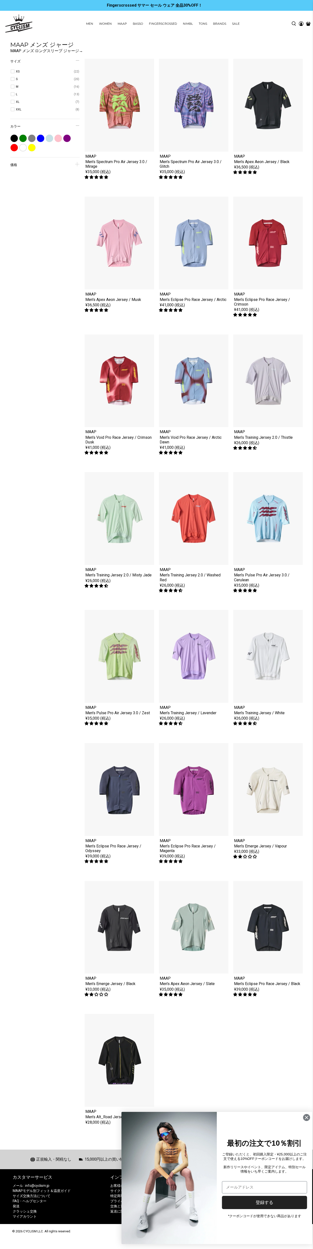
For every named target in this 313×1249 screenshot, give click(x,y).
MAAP (122, 23)
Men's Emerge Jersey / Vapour (260, 846)
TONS (203, 23)
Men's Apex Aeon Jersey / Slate (187, 983)
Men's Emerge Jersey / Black (110, 983)
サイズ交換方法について (31, 1196)
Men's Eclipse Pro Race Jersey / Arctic (193, 299)
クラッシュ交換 (25, 1211)
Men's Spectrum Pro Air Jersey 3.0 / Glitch (191, 164)
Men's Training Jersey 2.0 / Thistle (263, 437)
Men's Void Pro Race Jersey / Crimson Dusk (118, 439)
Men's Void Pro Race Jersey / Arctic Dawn (191, 439)
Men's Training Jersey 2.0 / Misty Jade (118, 575)
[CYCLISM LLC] (18, 24)
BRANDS (219, 23)
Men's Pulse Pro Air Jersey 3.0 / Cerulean (262, 577)
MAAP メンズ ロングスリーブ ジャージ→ (46, 50)
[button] (97, 177)
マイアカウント (25, 1216)
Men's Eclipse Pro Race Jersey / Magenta (188, 848)
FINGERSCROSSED (163, 23)
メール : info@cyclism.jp (31, 1186)
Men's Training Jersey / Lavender (188, 713)
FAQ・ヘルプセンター (29, 1201)
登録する (260, 1202)
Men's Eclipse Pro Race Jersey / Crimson (262, 302)
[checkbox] (47, 71)
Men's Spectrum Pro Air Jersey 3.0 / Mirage (116, 164)
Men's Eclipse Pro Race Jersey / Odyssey (113, 848)
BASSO (138, 23)
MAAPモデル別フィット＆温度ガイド (42, 1191)
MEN (89, 23)
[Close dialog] (302, 1117)
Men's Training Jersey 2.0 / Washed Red (190, 577)
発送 (16, 1206)
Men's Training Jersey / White (259, 713)
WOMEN (105, 23)
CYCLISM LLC (33, 1231)
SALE (236, 23)
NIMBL (188, 23)
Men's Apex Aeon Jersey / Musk (113, 299)
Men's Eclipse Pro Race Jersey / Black (267, 983)
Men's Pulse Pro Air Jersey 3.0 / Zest (117, 713)
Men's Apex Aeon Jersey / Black (262, 161)
